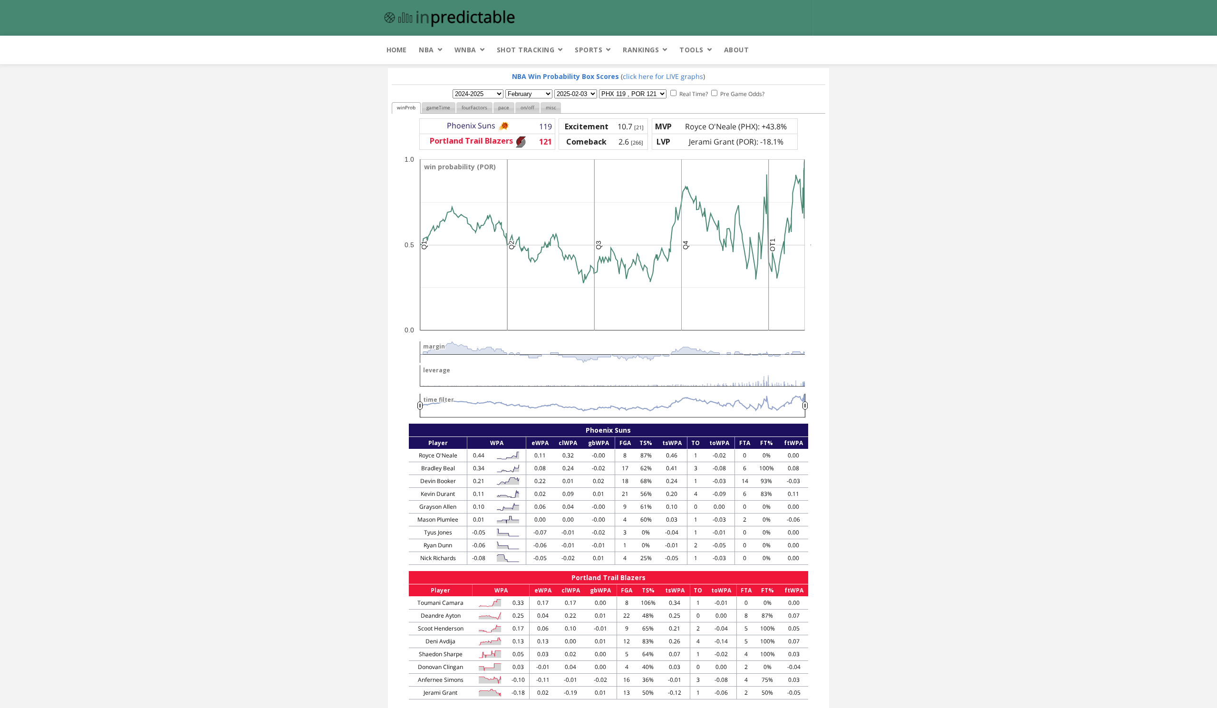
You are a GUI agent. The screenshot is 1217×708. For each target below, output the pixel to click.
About (736, 49)
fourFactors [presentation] (474, 108)
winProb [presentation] (406, 108)
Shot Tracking (526, 49)
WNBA (465, 49)
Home (396, 49)
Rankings (641, 49)
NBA (426, 49)
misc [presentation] (551, 108)
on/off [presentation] (527, 108)
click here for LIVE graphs (663, 76)
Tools (691, 49)
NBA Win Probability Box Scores (565, 76)
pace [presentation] (503, 108)
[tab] (406, 108)
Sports (588, 49)
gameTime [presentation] (438, 108)
